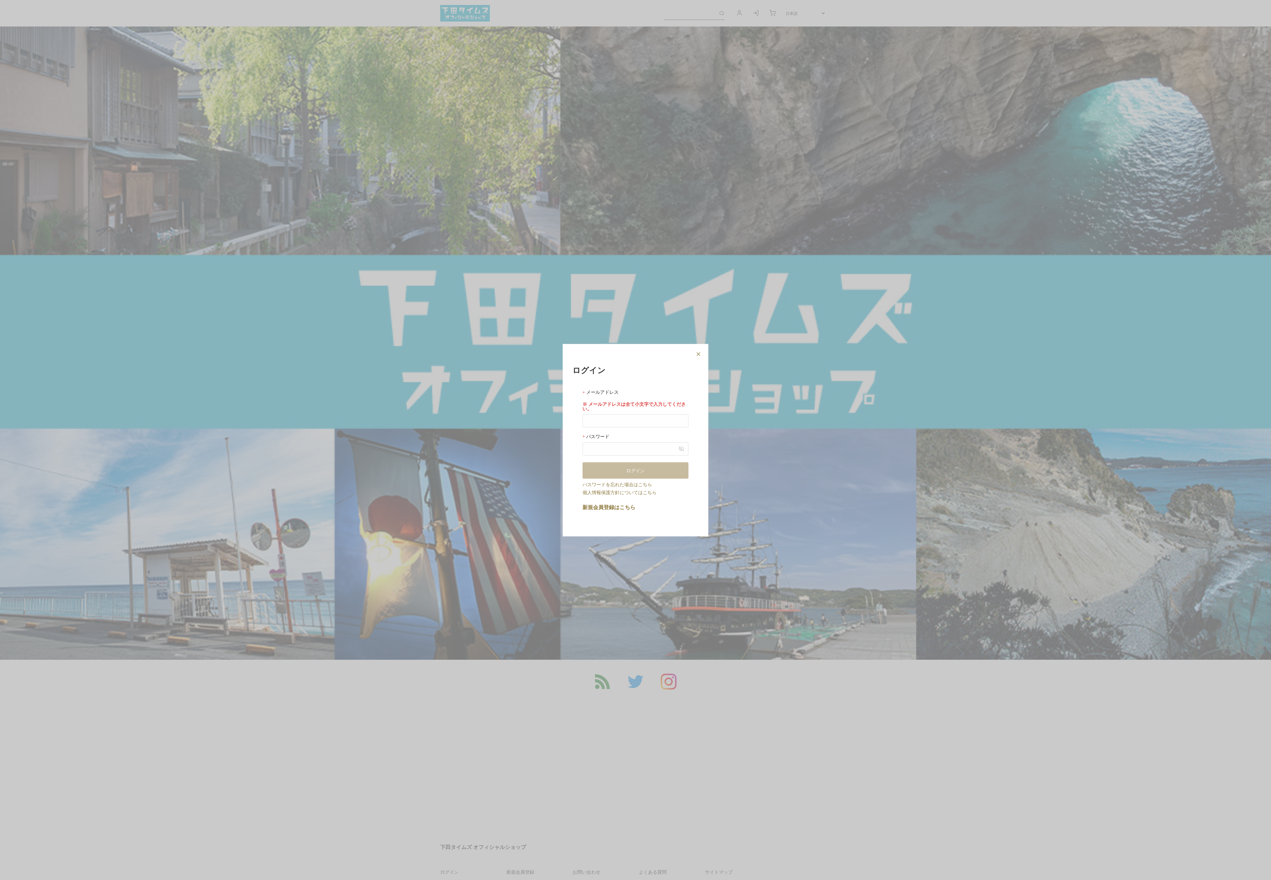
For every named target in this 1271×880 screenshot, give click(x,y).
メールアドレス (602, 391)
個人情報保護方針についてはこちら (620, 492)
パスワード (597, 436)
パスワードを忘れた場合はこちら (617, 484)
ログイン (635, 470)
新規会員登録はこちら (609, 507)
